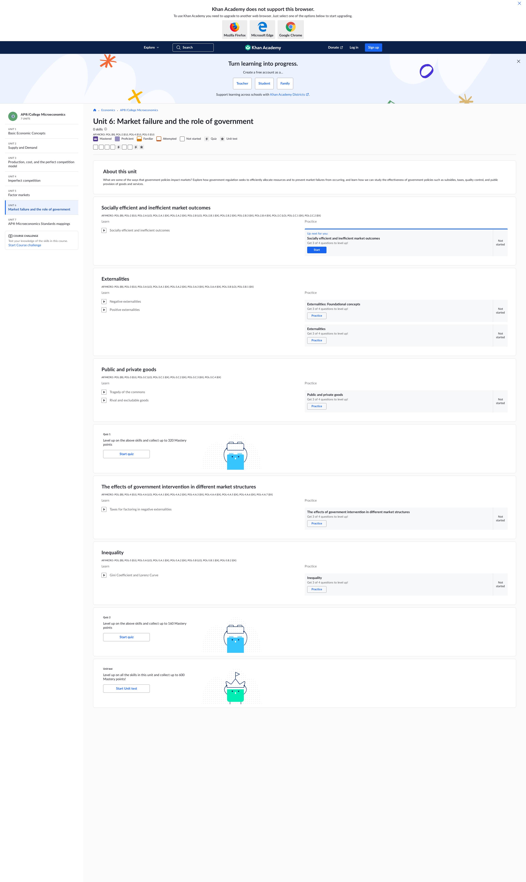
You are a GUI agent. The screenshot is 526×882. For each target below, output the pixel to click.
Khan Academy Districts (287, 94)
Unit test (107, 669)
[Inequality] (130, 147)
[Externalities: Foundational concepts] (101, 147)
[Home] (94, 110)
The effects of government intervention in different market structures (179, 487)
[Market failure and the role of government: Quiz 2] (135, 147)
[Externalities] (107, 147)
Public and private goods (129, 369)
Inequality (113, 552)
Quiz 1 (107, 434)
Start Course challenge (24, 245)
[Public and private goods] (112, 147)
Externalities (115, 279)
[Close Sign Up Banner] (518, 61)
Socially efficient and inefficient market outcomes (156, 208)
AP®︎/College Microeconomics (139, 110)
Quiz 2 (107, 617)
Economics (108, 110)
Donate (333, 47)
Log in (354, 47)
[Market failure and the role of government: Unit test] (141, 147)
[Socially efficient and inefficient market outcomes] (95, 147)
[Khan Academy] (263, 47)
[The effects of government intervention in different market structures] (124, 147)
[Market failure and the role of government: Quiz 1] (118, 147)
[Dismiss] (519, 3)
